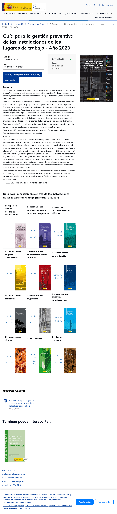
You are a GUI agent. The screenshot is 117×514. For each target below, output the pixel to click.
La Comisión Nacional (103, 18)
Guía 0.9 (8, 362)
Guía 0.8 (58, 321)
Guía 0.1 (32, 237)
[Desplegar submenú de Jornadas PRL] (77, 13)
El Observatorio (103, 14)
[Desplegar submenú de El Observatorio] (111, 13)
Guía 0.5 (58, 278)
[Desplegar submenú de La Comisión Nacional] (113, 17)
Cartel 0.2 (58, 232)
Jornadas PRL (71, 14)
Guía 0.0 (8, 233)
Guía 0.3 (8, 279)
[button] (113, 24)
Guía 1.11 (58, 362)
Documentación (37, 14)
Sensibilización (87, 14)
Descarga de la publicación (22, 74)
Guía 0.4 (32, 279)
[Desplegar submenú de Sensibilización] (94, 13)
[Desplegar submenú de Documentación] (45, 13)
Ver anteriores (11, 80)
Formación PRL (55, 14)
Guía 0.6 (8, 322)
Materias (22, 14)
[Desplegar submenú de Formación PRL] (62, 13)
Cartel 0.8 (58, 317)
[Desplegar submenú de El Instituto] (14, 13)
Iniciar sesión (105, 5)
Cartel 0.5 (58, 275)
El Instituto (8, 14)
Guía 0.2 (58, 235)
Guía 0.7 (32, 322)
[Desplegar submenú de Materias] (27, 13)
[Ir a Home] (24, 7)
